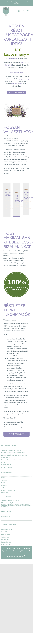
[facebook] (24, 556)
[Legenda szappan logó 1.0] (6, 7)
